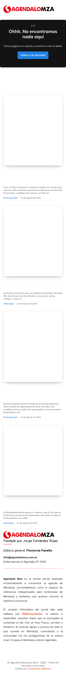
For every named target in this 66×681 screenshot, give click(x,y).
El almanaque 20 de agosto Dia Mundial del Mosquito (29, 504)
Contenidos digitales (39, 668)
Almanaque (8, 304)
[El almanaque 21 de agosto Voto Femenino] (33, 241)
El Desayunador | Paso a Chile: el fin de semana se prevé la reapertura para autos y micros (30, 177)
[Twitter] (39, 655)
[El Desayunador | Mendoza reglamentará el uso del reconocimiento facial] (33, 347)
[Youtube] (50, 655)
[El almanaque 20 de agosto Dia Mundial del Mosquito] (33, 460)
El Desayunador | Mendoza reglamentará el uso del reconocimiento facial (25, 393)
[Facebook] (16, 655)
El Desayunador (10, 198)
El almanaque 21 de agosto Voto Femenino (29, 285)
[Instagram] (27, 655)
